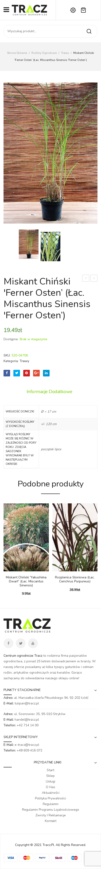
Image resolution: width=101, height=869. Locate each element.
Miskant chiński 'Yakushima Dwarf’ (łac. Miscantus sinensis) (26, 581)
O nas (50, 787)
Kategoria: (11, 361)
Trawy (65, 53)
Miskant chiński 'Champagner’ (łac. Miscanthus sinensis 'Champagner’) (85, 279)
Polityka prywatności (50, 798)
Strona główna (17, 53)
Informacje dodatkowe (49, 391)
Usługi (50, 781)
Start (50, 770)
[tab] (51, 392)
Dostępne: (11, 339)
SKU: (7, 355)
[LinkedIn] (46, 373)
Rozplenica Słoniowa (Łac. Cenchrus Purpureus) (75, 580)
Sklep (50, 776)
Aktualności (50, 792)
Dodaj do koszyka (7, 569)
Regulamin (50, 804)
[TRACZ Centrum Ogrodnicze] (29, 10)
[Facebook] (7, 373)
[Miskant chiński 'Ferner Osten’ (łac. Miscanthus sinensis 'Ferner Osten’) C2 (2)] (50, 246)
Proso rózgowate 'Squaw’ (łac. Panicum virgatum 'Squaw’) (94, 279)
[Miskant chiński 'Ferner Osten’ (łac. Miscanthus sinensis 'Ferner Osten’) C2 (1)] (50, 153)
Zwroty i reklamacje (50, 815)
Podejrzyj (14, 569)
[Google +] (36, 373)
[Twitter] (16, 373)
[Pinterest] (26, 373)
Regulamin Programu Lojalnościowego (50, 809)
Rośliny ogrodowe (44, 53)
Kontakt (50, 821)
